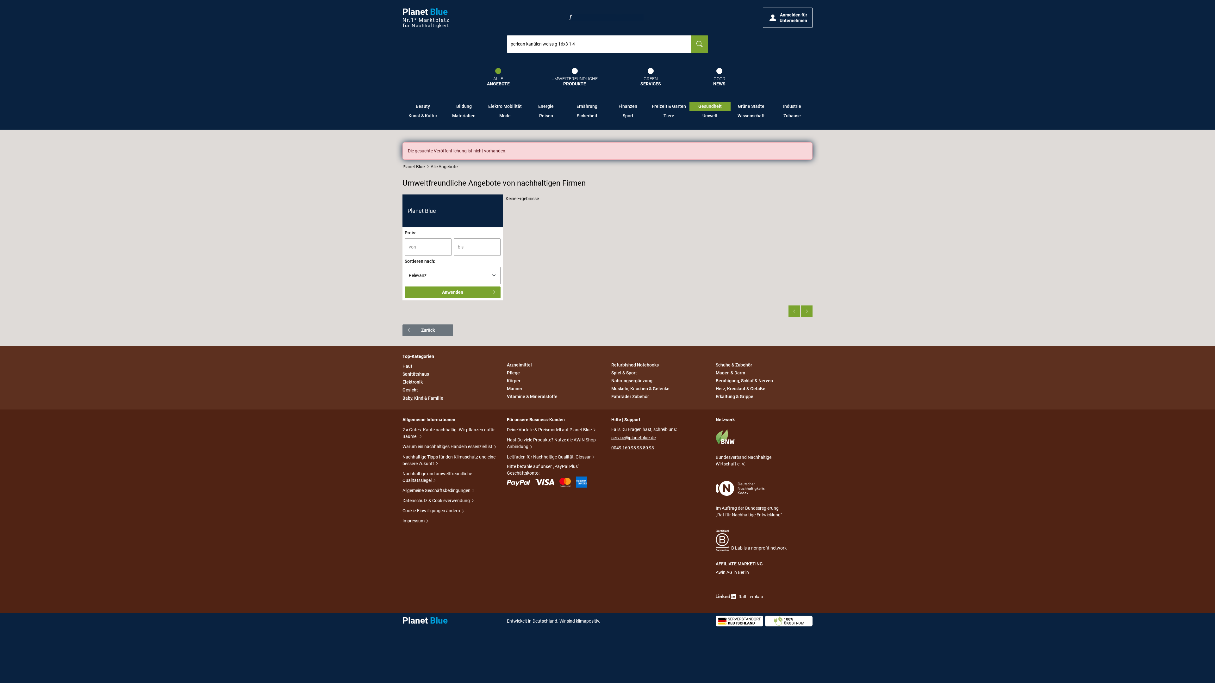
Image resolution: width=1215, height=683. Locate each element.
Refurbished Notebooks (635, 364)
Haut (407, 366)
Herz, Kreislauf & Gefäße (740, 388)
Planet (425, 18)
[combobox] (599, 44)
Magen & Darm (730, 372)
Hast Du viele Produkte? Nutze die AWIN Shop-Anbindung (552, 443)
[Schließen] (808, 146)
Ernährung (586, 106)
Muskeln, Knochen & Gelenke (640, 388)
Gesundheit (710, 106)
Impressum (414, 520)
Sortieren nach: (420, 261)
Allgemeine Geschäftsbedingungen (436, 490)
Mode (505, 115)
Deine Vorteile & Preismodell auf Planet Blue (550, 429)
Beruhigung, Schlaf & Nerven (744, 380)
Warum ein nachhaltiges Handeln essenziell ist (447, 446)
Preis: (410, 232)
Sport (628, 115)
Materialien (464, 115)
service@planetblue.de (633, 437)
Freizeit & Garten (669, 106)
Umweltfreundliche (574, 81)
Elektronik (412, 382)
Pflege (513, 372)
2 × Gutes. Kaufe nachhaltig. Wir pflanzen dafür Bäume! (448, 433)
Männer (514, 388)
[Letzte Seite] (807, 311)
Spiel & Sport (624, 372)
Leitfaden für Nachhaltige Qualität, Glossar (549, 456)
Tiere (669, 115)
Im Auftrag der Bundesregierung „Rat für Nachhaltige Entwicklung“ (749, 511)
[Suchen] (699, 44)
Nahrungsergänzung (631, 380)
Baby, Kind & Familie (422, 398)
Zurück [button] (428, 330)
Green (650, 81)
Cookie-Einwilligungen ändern (431, 510)
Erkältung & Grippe (734, 396)
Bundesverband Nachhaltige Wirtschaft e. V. (743, 460)
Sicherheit (587, 115)
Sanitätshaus (415, 374)
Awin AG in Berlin (732, 572)
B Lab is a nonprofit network (759, 548)
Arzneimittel (519, 364)
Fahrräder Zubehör (630, 396)
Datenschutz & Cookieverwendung (436, 500)
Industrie (792, 106)
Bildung (464, 106)
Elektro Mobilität (505, 106)
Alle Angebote (444, 166)
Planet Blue (413, 166)
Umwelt (710, 115)
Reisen (546, 115)
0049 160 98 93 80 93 (632, 447)
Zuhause (792, 115)
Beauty (423, 106)
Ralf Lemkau (750, 596)
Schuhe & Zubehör (734, 364)
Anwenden (452, 292)
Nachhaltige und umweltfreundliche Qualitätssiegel (437, 477)
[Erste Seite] (794, 311)
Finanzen (628, 106)
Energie (546, 106)
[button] (788, 18)
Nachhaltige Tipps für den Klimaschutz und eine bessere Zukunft (448, 460)
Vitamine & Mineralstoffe (532, 396)
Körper (513, 380)
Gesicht (410, 390)
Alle (498, 81)
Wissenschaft (751, 115)
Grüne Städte (751, 106)
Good (719, 81)
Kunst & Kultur (422, 115)
